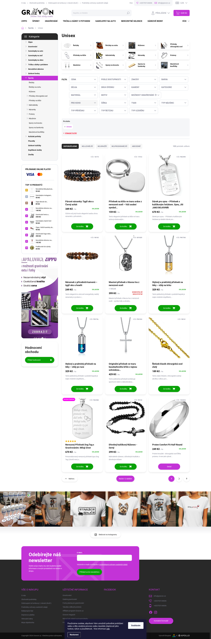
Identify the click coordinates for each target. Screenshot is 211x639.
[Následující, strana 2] (179, 479)
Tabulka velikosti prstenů (72, 607)
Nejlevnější (87, 146)
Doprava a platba (27, 615)
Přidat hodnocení (34, 360)
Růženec (32, 92)
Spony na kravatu (35, 123)
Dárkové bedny (34, 73)
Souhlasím (135, 625)
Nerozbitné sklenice (36, 69)
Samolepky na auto (35, 51)
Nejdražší (102, 146)
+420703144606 (160, 601)
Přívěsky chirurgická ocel (38, 96)
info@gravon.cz (160, 596)
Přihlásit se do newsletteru (89, 572)
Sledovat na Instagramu (108, 535)
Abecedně (136, 146)
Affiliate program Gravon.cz (73, 611)
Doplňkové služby (35, 150)
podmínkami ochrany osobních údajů (113, 565)
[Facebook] (151, 612)
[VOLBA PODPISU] (82, 420)
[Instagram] (155, 612)
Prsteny (32, 114)
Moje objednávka (27, 622)
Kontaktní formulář (161, 621)
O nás (23, 3)
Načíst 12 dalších (125, 479)
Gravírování (32, 47)
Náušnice (32, 118)
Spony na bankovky (36, 128)
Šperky (31, 78)
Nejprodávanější (119, 146)
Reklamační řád (27, 611)
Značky (31, 155)
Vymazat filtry (71, 133)
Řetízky (31, 83)
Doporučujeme (70, 146)
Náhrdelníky (33, 105)
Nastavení (74, 634)
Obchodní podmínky (37, 3)
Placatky (31, 141)
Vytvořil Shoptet (165, 636)
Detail (169, 467)
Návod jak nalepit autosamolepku (75, 619)
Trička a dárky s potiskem (38, 65)
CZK (182, 3)
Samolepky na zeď (35, 55)
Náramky (32, 110)
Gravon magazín (69, 615)
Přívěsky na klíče (35, 100)
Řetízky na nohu (35, 87)
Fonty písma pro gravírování (73, 603)
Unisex (69, 127)
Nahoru (71, 479)
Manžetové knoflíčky (36, 132)
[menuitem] (25, 21)
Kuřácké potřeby (34, 136)
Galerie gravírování (70, 599)
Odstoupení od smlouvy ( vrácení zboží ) (63, 3)
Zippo (30, 42)
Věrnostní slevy (27, 619)
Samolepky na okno (35, 60)
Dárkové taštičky (34, 145)
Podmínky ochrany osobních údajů (95, 3)
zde (108, 629)
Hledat (128, 13)
